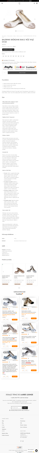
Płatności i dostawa (23, 425)
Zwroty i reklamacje (23, 427)
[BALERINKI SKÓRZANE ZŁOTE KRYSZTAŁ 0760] (19, 269)
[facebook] (21, 441)
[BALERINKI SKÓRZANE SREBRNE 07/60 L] (7, 269)
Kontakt (3, 427)
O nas (3, 425)
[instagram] (23, 441)
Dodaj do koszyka (22, 72)
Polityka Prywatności (5, 435)
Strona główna (4, 35)
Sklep (3, 421)
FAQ (21, 423)
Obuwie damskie (9, 35)
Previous (4, 19)
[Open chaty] (36, 450)
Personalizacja (22, 421)
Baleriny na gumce (19, 35)
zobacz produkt (15, 319)
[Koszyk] (36, 3)
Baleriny (15, 35)
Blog (3, 423)
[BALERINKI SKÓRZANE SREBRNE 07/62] (31, 269)
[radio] (3, 56)
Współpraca (4, 429)
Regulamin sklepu (5, 433)
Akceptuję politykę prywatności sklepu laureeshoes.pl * (20, 410)
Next (35, 19)
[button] (6, 299)
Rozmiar (3, 53)
